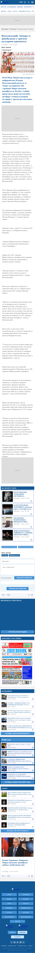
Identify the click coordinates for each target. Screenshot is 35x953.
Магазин (26, 912)
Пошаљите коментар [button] (24, 578)
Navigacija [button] (32, 2)
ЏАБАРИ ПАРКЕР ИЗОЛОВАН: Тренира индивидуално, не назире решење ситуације (17, 809)
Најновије (11, 7)
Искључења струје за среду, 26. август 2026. (17, 745)
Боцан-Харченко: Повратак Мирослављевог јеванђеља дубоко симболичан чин (17, 857)
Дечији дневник (26, 917)
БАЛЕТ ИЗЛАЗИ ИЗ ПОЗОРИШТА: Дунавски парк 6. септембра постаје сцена (17, 509)
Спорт (9, 903)
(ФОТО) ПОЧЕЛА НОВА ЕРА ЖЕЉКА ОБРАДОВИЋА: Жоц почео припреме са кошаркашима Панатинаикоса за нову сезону (17, 817)
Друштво (28, 7)
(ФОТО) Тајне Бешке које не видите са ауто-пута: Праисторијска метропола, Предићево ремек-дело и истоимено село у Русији (17, 712)
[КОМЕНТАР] (8, 594)
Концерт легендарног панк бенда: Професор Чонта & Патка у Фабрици (17, 768)
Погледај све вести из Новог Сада (17, 782)
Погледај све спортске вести (17, 831)
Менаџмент (4, 945)
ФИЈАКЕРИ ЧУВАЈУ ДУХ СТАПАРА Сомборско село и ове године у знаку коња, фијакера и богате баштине (17, 720)
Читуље (17, 921)
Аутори (30, 945)
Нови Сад (26, 903)
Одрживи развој (26, 908)
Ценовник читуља (22, 945)
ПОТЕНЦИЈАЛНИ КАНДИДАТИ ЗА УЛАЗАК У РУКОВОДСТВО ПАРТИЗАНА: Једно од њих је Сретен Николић (17, 825)
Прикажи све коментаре (17, 588)
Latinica (12, 932)
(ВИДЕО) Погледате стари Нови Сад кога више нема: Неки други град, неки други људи (17, 753)
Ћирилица (22, 932)
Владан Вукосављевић (9, 547)
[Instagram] (14, 942)
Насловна (4, 29)
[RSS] (23, 942)
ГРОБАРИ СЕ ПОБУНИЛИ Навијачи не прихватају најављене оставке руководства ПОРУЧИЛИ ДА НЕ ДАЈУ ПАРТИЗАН (17, 802)
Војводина (9, 908)
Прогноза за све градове (18, 632)
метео (3, 11)
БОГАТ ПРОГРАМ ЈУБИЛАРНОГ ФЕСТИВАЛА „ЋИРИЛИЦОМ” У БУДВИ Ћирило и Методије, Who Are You (17, 497)
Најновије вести (14, 555)
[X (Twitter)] (17, 942)
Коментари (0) (7, 50)
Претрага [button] (29, 2)
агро (9, 11)
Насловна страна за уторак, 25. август (17, 663)
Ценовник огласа (12, 945)
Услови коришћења (6, 578)
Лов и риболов (9, 917)
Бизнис (20, 7)
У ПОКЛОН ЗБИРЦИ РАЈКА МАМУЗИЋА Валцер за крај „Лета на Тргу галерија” (17, 761)
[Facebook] (11, 942)
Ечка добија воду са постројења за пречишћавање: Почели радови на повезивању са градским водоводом (17, 697)
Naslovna (17, 937)
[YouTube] (20, 942)
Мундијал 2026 (24, 11)
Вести (3, 7)
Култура (13, 29)
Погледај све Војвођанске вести (17, 733)
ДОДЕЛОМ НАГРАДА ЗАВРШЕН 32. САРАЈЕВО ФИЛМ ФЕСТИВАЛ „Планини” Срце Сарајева (17, 535)
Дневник (8, 47)
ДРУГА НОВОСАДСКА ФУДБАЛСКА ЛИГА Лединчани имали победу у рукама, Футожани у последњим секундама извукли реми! (17, 794)
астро (15, 11)
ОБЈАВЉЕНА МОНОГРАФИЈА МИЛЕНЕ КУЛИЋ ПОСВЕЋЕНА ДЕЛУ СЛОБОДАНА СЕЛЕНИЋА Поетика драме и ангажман (17, 522)
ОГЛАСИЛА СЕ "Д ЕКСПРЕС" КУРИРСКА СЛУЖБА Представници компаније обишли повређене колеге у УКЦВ (17, 776)
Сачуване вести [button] (25, 2)
